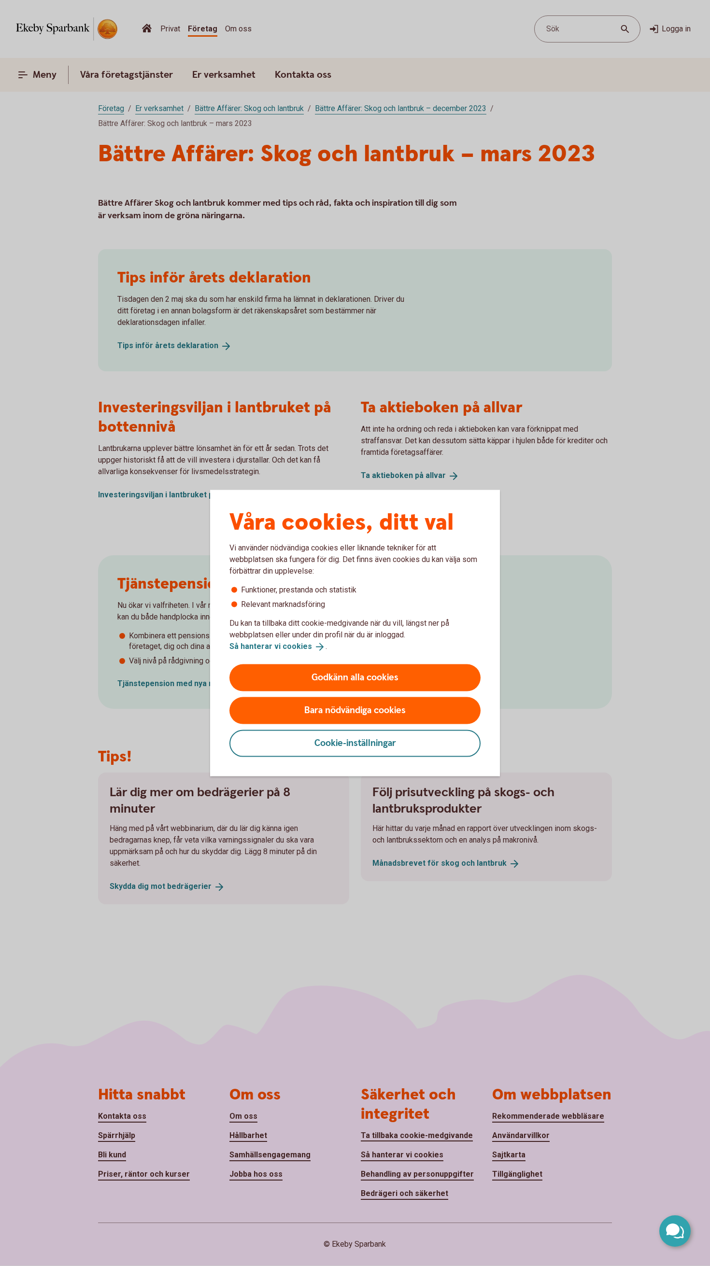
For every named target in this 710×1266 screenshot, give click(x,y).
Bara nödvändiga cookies (355, 710)
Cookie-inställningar (355, 743)
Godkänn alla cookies (355, 677)
